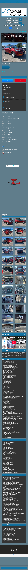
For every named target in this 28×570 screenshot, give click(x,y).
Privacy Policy (12, 547)
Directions (17, 547)
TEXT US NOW (13, 77)
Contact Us (7, 547)
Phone (3, 2)
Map (10, 2)
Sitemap (21, 547)
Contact (17, 2)
